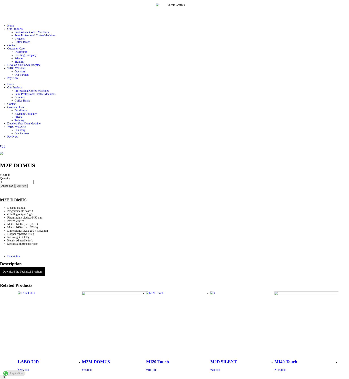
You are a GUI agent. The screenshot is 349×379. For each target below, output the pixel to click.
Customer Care (16, 48)
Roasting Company (26, 55)
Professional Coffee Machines (32, 32)
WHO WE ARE (16, 68)
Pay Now (12, 78)
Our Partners (22, 74)
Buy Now (21, 185)
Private (19, 58)
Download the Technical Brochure (22, 271)
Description (14, 256)
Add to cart (7, 185)
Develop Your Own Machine (24, 64)
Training (19, 61)
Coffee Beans (22, 41)
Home (10, 25)
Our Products (15, 28)
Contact (11, 45)
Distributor (21, 51)
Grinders (20, 38)
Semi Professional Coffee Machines (35, 35)
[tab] (178, 256)
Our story (20, 71)
